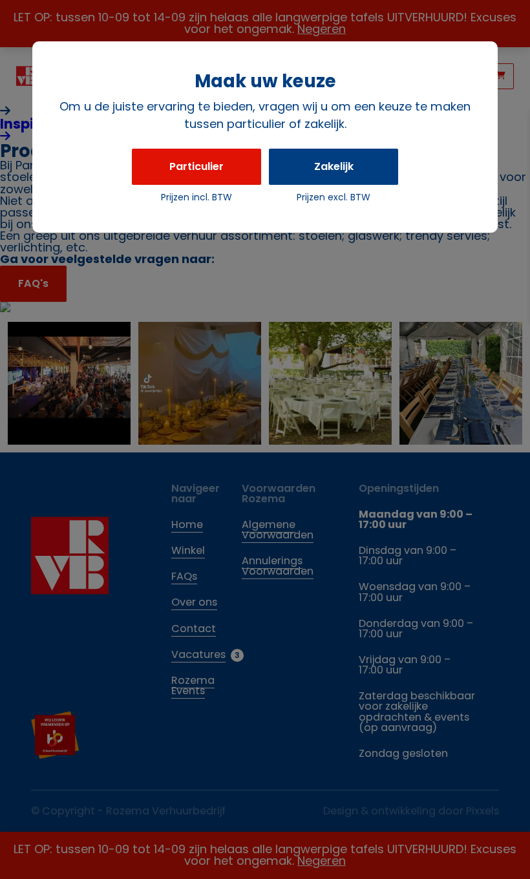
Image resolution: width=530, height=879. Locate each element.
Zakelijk (334, 166)
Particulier (196, 166)
